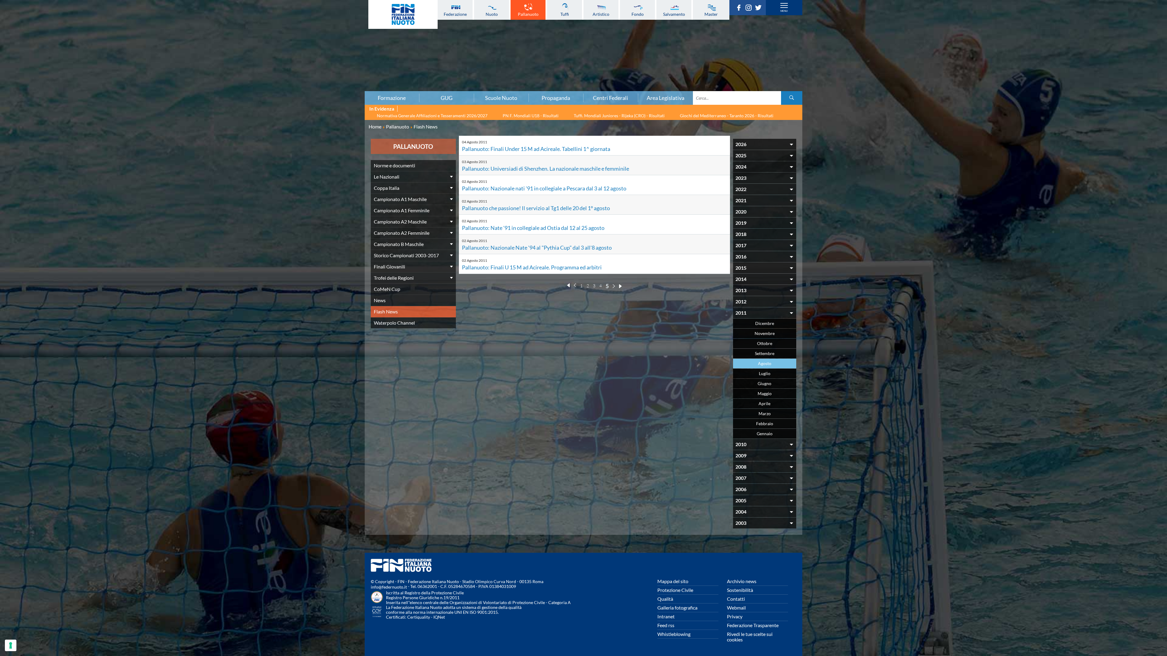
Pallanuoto (528, 14)
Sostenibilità (740, 590)
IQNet (439, 617)
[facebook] (740, 8)
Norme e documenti (197, 26)
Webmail (736, 607)
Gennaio (765, 433)
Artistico (601, 14)
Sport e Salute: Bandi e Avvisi (197, 53)
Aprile (764, 403)
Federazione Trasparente (753, 625)
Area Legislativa (665, 98)
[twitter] (760, 8)
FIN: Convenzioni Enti (197, 46)
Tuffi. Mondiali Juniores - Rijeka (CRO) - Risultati (619, 115)
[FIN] (403, 14)
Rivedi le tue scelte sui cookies (750, 636)
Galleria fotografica (677, 607)
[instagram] (750, 8)
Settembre (764, 353)
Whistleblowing (673, 634)
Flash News (386, 311)
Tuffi (564, 14)
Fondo (638, 14)
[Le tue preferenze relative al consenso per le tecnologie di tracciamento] (10, 645)
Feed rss (665, 625)
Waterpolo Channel (394, 323)
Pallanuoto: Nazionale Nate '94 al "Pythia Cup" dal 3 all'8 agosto (537, 247)
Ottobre (764, 343)
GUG (447, 98)
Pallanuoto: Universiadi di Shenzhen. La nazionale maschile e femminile (545, 168)
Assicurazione (196, 86)
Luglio (764, 373)
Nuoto (492, 14)
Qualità (665, 599)
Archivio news (741, 581)
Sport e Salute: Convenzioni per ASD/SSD (197, 59)
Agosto (764, 363)
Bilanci (197, 33)
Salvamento (674, 14)
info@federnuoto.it (389, 586)
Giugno (764, 383)
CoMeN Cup (387, 289)
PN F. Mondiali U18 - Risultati (531, 115)
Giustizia (197, 73)
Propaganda (556, 98)
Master (711, 14)
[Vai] (791, 98)
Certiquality (418, 617)
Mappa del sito (672, 581)
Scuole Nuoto (501, 98)
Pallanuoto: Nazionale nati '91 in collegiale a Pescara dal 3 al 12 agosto (544, 188)
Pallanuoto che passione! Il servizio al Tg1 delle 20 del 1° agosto (536, 208)
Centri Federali (610, 98)
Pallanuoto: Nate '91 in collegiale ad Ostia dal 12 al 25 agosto (533, 227)
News (380, 300)
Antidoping (197, 66)
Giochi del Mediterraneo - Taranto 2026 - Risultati (726, 115)
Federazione (455, 14)
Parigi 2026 (196, 13)
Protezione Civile (675, 590)
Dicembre (764, 323)
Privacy (734, 616)
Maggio (765, 393)
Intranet (666, 616)
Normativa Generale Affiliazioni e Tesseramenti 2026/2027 (432, 115)
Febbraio (764, 423)
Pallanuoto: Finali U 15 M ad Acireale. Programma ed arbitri (532, 267)
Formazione (392, 98)
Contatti (736, 599)
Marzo (765, 413)
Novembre (765, 333)
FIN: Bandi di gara (197, 39)
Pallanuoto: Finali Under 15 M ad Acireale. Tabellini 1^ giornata (536, 148)
